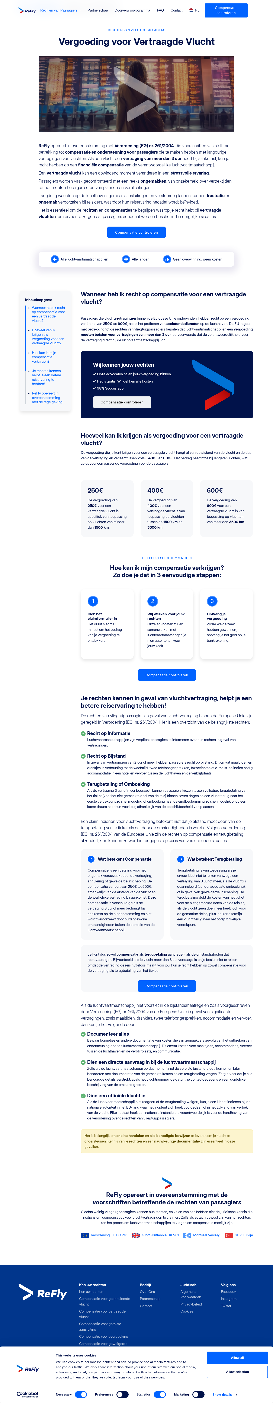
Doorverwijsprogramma (132, 10)
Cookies (186, 1311)
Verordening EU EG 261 (109, 1235)
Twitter (226, 1306)
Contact (176, 10)
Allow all (237, 1357)
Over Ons (147, 1291)
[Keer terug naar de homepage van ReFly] (27, 10)
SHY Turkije (244, 1235)
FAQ (160, 10)
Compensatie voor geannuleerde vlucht (104, 1301)
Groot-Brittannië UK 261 (160, 1235)
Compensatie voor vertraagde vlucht (102, 1314)
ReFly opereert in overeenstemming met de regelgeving (47, 397)
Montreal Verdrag (206, 1235)
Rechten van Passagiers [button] (59, 10)
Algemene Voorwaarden (190, 1294)
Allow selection (237, 1372)
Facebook (229, 1291)
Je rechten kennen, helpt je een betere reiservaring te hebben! (47, 377)
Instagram (229, 1299)
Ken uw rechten (91, 1291)
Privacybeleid (191, 1304)
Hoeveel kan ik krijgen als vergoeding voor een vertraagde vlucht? (48, 336)
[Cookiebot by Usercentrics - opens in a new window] (27, 1394)
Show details (222, 1394)
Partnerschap (98, 10)
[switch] (122, 1394)
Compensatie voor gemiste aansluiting (100, 1327)
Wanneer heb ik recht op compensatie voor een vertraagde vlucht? (48, 314)
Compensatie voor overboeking (103, 1336)
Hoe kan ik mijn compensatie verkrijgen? (44, 357)
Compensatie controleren (226, 10)
